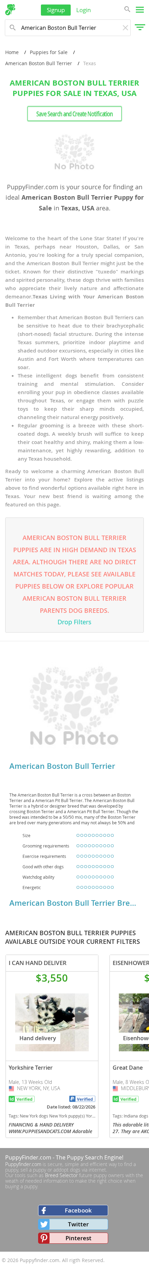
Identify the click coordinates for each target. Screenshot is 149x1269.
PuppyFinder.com (28, 1157)
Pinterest (78, 1238)
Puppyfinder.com (23, 1164)
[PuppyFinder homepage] (10, 9)
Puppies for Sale (49, 52)
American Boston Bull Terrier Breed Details (74, 903)
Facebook (78, 1210)
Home (12, 52)
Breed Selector (61, 1175)
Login (83, 10)
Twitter (78, 1224)
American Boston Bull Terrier (38, 63)
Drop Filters (74, 622)
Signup (56, 10)
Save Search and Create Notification (74, 114)
